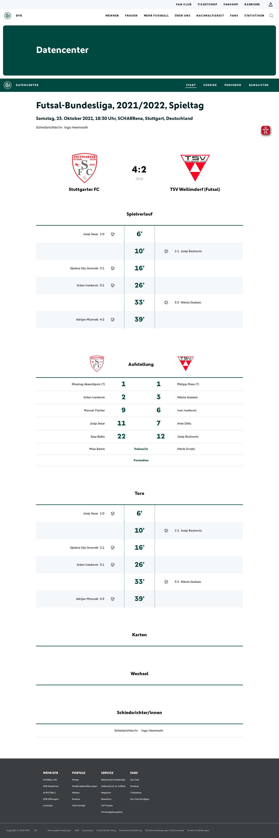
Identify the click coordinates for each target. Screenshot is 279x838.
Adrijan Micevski (87, 319)
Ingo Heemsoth (76, 127)
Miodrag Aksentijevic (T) (88, 384)
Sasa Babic (98, 436)
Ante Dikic (184, 423)
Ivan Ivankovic (187, 410)
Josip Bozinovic (191, 251)
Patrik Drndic (186, 449)
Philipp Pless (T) (188, 384)
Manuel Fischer (94, 410)
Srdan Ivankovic (87, 285)
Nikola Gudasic (191, 302)
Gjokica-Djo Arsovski (84, 268)
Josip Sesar (90, 234)
